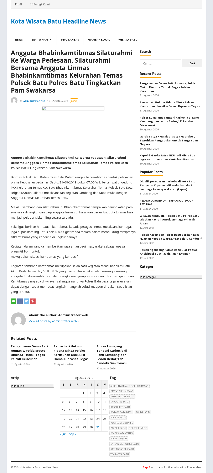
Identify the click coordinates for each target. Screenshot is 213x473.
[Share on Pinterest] (33, 301)
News (19, 39)
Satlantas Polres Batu (124, 443)
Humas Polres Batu (122, 396)
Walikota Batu (119, 454)
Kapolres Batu (119, 401)
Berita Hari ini (41, 39)
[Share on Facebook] (20, 301)
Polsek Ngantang (121, 433)
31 (98, 427)
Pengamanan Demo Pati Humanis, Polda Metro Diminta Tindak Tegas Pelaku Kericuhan (29, 352)
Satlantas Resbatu (122, 449)
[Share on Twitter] (26, 301)
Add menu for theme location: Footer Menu (172, 467)
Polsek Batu (118, 428)
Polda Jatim (143, 412)
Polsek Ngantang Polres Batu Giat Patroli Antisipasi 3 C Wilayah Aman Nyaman (169, 252)
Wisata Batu (127, 39)
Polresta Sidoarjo (121, 422)
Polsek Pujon (118, 438)
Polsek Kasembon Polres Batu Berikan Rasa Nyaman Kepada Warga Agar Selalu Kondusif (171, 236)
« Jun (63, 434)
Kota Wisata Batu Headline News (58, 21)
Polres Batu (118, 417)
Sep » (72, 434)
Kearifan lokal (99, 39)
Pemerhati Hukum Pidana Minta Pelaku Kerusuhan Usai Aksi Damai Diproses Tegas (71, 352)
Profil (18, 4)
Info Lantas (70, 39)
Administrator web (34, 101)
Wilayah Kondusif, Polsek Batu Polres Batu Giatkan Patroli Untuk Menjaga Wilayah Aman (169, 219)
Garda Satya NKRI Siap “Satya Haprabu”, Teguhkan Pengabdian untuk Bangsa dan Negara (169, 140)
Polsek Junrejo (138, 428)
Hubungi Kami (40, 4)
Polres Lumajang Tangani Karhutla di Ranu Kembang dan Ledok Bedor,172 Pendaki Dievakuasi (112, 354)
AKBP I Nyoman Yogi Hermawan (129, 386)
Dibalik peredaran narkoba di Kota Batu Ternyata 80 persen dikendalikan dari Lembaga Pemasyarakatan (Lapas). (168, 185)
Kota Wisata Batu (121, 412)
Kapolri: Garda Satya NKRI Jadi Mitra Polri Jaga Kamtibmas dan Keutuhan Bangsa (168, 157)
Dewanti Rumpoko (121, 391)
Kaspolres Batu (120, 407)
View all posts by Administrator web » (54, 321)
